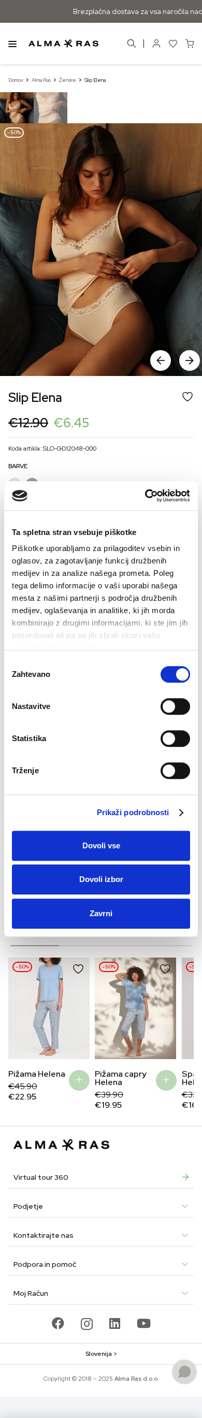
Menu (12, 43)
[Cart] (189, 43)
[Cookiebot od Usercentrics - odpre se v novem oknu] (145, 495)
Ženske (67, 80)
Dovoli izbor (101, 879)
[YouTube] (144, 1323)
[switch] (175, 706)
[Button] (156, 43)
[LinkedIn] (114, 1323)
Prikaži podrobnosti (133, 812)
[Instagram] (87, 1323)
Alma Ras (41, 80)
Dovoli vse (101, 845)
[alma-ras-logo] (63, 43)
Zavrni (101, 913)
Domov (15, 80)
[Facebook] (58, 1323)
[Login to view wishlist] (173, 43)
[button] (189, 360)
